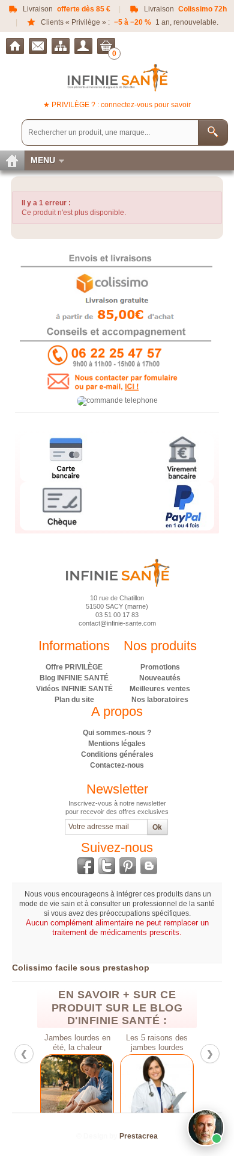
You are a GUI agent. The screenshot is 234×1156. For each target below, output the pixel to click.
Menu (43, 160)
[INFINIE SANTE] (117, 77)
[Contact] (37, 46)
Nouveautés (160, 678)
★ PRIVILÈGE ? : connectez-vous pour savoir (117, 105)
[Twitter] (106, 865)
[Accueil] (15, 46)
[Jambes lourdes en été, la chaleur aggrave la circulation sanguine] (77, 1090)
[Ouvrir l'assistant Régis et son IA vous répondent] (205, 1127)
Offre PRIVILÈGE (74, 667)
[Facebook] (85, 865)
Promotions (160, 667)
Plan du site (74, 699)
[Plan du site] (60, 46)
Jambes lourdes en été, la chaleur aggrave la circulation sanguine (77, 1043)
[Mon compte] (83, 46)
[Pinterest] (127, 865)
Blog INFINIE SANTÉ (74, 678)
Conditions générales (117, 754)
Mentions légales (117, 743)
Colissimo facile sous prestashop (80, 967)
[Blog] (148, 865)
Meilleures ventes (160, 689)
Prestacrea (138, 1136)
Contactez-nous (117, 765)
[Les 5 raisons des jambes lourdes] (157, 1090)
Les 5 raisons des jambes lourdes (157, 1043)
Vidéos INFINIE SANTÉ (74, 689)
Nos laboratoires (159, 699)
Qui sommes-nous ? (117, 733)
